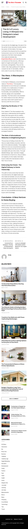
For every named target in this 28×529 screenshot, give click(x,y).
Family (3, 468)
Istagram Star (4, 482)
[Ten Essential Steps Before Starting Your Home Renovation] (14, 274)
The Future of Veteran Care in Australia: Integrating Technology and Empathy (19, 432)
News (2, 497)
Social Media (4, 502)
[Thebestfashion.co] (13, 2)
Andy (4, 41)
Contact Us (9, 519)
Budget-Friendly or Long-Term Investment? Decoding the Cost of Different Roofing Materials (12, 389)
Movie (3, 494)
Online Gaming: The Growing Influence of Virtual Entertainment (18, 416)
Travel (3, 509)
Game (2, 475)
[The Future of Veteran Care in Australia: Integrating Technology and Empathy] (5, 432)
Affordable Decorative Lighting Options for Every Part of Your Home (13, 341)
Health (3, 478)
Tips (2, 506)
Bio (2, 449)
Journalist (3, 485)
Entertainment (4, 466)
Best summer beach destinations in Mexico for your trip (18, 424)
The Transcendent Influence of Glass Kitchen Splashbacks (12, 365)
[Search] (26, 2)
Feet (2, 473)
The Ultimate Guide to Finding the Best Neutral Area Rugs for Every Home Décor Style (14, 308)
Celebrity (3, 456)
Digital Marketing (5, 461)
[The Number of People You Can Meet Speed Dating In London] (5, 408)
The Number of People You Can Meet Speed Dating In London (18, 408)
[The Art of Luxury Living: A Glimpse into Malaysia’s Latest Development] (14, 18)
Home (25, 41)
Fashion (3, 470)
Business (3, 454)
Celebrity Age (4, 458)
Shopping (3, 499)
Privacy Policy (18, 519)
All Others (3, 444)
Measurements (5, 492)
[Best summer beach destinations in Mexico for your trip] (5, 424)
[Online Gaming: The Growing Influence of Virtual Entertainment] (5, 416)
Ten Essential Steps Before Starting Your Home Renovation (12, 284)
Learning (3, 487)
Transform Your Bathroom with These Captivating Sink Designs (12, 318)
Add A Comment (14, 398)
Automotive (4, 446)
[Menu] (2, 2)
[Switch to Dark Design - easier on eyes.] (23, 2)
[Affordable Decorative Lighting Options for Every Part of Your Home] (14, 331)
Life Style (3, 490)
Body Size (4, 451)
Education (3, 463)
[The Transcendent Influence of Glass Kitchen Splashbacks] (14, 354)
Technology (4, 504)
